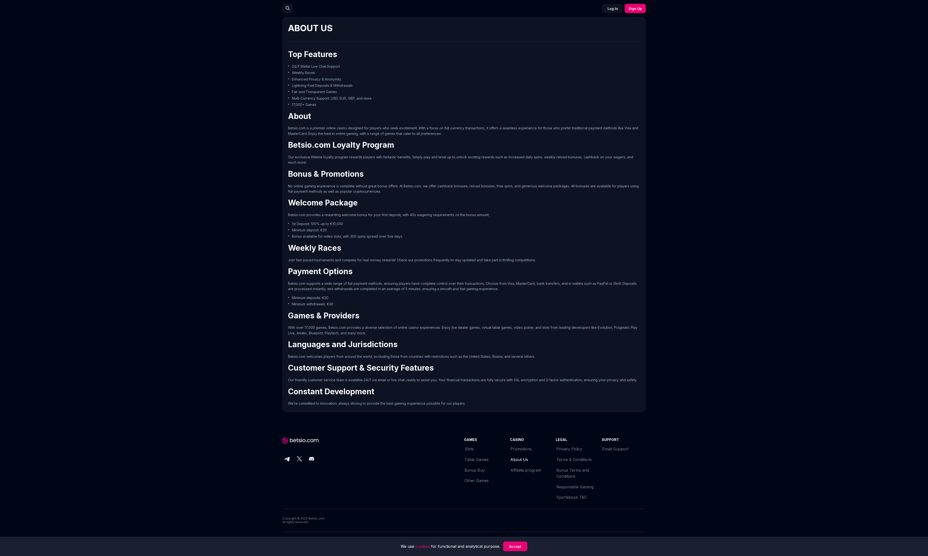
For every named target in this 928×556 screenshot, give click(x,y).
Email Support (615, 448)
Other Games (476, 480)
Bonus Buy (474, 470)
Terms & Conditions (574, 459)
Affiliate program (525, 470)
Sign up (635, 9)
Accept (515, 546)
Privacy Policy (569, 448)
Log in (613, 9)
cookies (423, 546)
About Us (519, 459)
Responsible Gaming (575, 486)
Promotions (521, 448)
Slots (469, 448)
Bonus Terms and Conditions (572, 473)
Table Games (476, 459)
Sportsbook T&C (571, 497)
